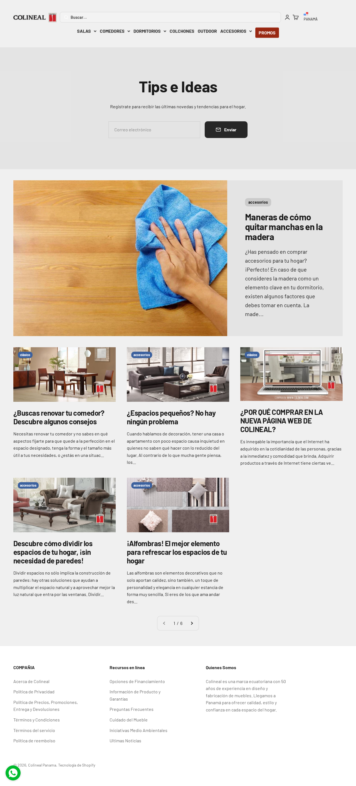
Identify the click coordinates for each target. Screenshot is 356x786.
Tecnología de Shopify (76, 765)
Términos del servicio (34, 730)
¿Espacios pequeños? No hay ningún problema (171, 417)
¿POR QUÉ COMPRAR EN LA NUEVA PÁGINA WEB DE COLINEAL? (281, 420)
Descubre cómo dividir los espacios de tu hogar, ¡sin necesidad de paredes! (52, 552)
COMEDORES (112, 31)
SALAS (84, 31)
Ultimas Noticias (125, 740)
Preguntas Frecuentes (132, 709)
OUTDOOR (207, 31)
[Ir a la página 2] (192, 623)
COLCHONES (182, 31)
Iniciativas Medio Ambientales (138, 730)
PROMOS (267, 32)
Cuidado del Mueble (129, 719)
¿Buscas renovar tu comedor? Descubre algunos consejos (59, 417)
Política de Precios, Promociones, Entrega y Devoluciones (45, 705)
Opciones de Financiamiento (137, 681)
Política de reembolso (34, 740)
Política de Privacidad (34, 691)
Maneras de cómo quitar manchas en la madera (284, 226)
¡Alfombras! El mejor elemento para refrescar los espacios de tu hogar (177, 552)
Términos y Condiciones (36, 719)
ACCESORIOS (233, 31)
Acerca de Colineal (31, 681)
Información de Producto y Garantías (135, 695)
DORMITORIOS (147, 31)
